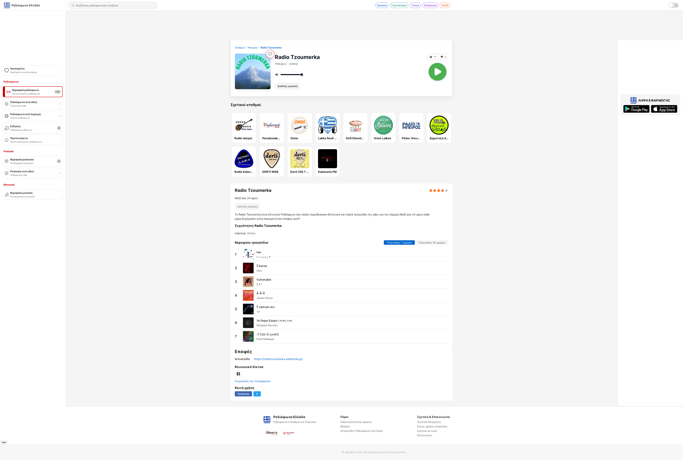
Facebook (243, 393)
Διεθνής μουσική (287, 86)
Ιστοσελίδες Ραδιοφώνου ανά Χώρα (361, 430)
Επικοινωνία (424, 435)
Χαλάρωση (430, 5)
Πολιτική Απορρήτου (429, 421)
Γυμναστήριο (399, 5)
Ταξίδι (445, 5)
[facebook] (238, 373)
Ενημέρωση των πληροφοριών (253, 381)
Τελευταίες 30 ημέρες (431, 242)
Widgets (345, 426)
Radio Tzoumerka (271, 47)
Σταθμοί (239, 47)
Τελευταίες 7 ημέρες (399, 242)
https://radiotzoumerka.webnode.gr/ (278, 359)
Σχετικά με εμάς (427, 430)
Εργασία (382, 5)
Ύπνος (415, 5)
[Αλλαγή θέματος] (673, 5)
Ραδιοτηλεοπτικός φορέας (356, 421)
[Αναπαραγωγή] (437, 72)
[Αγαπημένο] (270, 54)
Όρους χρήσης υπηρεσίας (432, 426)
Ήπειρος (252, 47)
